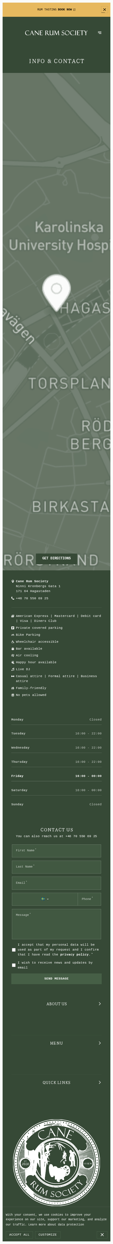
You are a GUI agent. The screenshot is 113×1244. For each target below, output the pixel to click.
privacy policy (74, 954)
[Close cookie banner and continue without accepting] (102, 1235)
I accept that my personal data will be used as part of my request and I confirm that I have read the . (58, 949)
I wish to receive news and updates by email (55, 965)
